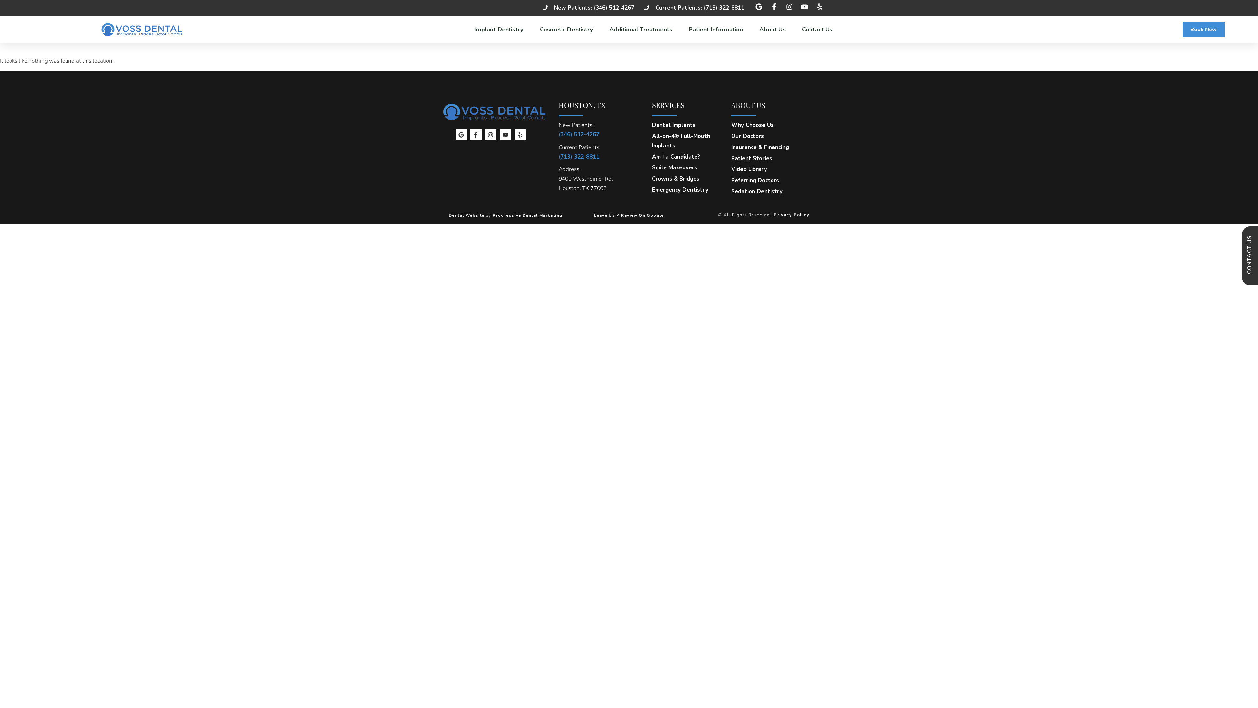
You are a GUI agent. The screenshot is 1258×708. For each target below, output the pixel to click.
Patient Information (716, 29)
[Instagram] (490, 134)
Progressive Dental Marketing (527, 215)
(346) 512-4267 (579, 134)
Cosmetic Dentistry (566, 29)
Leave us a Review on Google (629, 215)
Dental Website (467, 215)
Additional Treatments (640, 29)
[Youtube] (505, 134)
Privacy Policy (791, 215)
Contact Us (817, 29)
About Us (772, 29)
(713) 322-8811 (579, 157)
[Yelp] (520, 134)
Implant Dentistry (499, 29)
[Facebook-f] (476, 134)
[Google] (461, 134)
